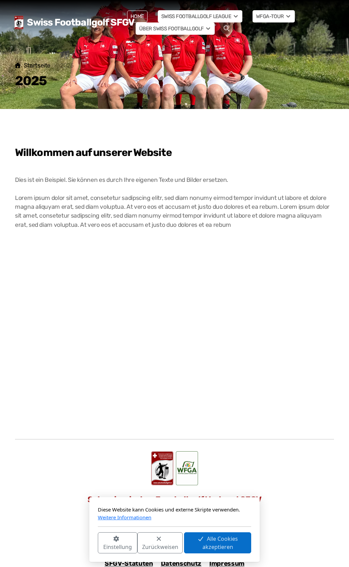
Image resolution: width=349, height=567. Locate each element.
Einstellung (117, 547)
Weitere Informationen (124, 517)
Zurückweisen (160, 547)
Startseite (37, 65)
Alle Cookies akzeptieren (220, 543)
